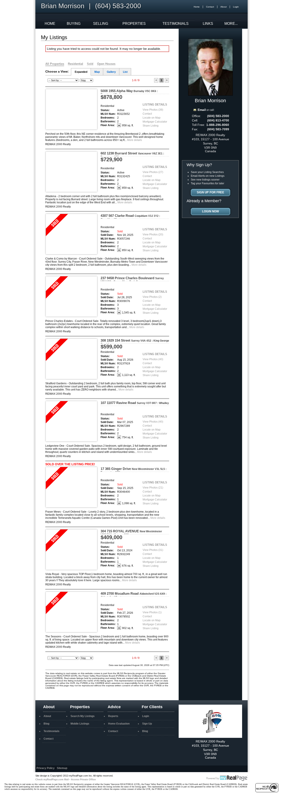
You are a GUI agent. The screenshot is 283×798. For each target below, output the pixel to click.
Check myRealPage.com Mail (52, 779)
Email (202, 110)
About (223, 7)
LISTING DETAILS (155, 104)
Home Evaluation (119, 723)
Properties (134, 23)
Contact (210, 7)
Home (197, 7)
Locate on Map (152, 117)
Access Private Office (83, 779)
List (125, 71)
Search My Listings (83, 716)
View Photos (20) (153, 234)
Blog (46, 723)
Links (208, 23)
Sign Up (147, 723)
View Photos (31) (153, 550)
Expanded (81, 71)
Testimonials (176, 23)
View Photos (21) (153, 487)
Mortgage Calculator (155, 121)
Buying (73, 23)
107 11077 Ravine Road (135, 403)
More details (134, 140)
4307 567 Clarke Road (130, 217)
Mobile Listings (80, 723)
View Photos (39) (153, 109)
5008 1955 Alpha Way (129, 92)
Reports (113, 716)
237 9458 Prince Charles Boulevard (132, 279)
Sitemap (62, 768)
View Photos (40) (153, 359)
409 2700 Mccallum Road (133, 595)
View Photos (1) (152, 612)
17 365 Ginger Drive (133, 470)
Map (97, 71)
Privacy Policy (45, 768)
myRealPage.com (227, 778)
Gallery (111, 71)
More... (231, 23)
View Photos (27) (153, 172)
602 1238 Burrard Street (132, 154)
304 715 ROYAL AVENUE (131, 532)
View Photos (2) (152, 296)
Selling (100, 23)
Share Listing (151, 125)
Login (236, 7)
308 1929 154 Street (135, 342)
